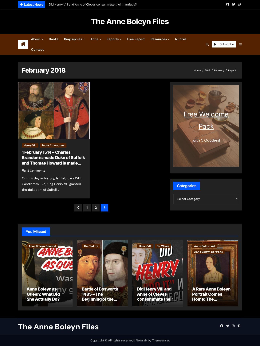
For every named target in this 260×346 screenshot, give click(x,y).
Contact (37, 49)
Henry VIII (30, 145)
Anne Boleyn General (42, 246)
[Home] (23, 44)
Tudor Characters (53, 145)
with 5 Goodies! (206, 140)
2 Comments (36, 171)
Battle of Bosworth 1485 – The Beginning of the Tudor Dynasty (100, 296)
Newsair (141, 340)
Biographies (73, 39)
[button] (240, 44)
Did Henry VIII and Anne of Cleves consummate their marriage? (155, 296)
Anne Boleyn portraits (208, 251)
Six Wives (163, 246)
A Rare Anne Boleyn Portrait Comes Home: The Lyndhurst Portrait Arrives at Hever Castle (211, 302)
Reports (113, 39)
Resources (159, 39)
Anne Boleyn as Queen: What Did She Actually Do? (43, 294)
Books (53, 39)
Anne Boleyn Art (204, 246)
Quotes (181, 39)
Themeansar (160, 340)
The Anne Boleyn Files (130, 21)
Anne (94, 39)
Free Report (136, 39)
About (36, 39)
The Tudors (91, 246)
